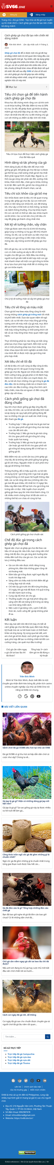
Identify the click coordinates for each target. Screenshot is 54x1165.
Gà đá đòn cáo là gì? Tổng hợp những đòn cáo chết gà (25, 909)
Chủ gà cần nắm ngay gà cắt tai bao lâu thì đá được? (16, 652)
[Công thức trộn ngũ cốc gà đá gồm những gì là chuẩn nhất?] (27, 835)
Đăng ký (13, 14)
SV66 (4, 1094)
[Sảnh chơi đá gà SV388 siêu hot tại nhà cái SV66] (27, 729)
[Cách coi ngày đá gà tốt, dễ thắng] (27, 996)
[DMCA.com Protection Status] (27, 1152)
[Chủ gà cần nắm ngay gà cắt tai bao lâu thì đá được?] (27, 942)
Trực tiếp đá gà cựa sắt (19, 1060)
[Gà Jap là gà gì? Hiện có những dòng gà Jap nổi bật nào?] (27, 782)
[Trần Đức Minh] (27, 667)
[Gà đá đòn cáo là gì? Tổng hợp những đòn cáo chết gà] (27, 889)
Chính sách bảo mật (32, 1087)
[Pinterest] (32, 696)
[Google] (26, 696)
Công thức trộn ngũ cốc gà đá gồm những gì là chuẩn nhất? (26, 855)
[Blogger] (20, 696)
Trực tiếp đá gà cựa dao (19, 1057)
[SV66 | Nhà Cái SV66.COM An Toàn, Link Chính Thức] (13, 5)
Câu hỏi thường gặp (18, 1090)
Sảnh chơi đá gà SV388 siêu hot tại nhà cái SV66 (26, 748)
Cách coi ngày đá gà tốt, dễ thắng (19, 1015)
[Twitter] (26, 1081)
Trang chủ (6, 20)
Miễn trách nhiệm (37, 1090)
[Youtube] (38, 696)
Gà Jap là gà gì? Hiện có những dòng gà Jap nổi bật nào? (26, 802)
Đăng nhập (40, 14)
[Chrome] (19, 1081)
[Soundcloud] (45, 1081)
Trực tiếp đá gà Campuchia (21, 1054)
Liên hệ (18, 1087)
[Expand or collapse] (46, 87)
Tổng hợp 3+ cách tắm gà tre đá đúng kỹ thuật (38, 652)
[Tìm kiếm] (47, 1036)
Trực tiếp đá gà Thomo (19, 1063)
